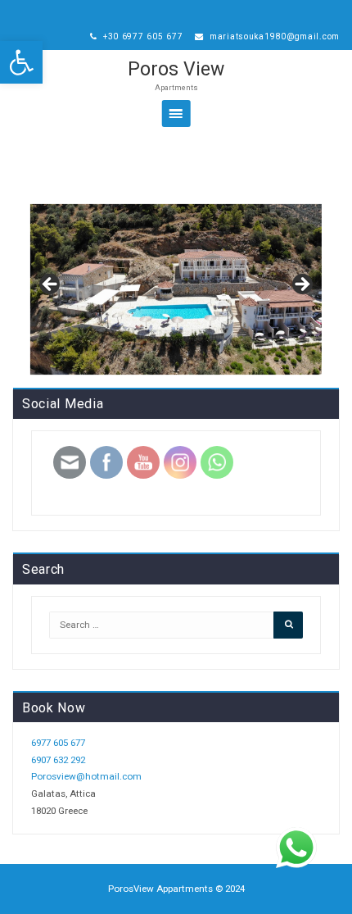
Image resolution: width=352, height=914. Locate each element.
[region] (176, 289)
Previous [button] (50, 285)
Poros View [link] (176, 69)
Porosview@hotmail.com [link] (86, 776)
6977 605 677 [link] (58, 742)
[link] (21, 62)
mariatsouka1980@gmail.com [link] (273, 36)
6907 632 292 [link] (58, 760)
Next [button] (301, 285)
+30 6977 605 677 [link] (141, 36)
